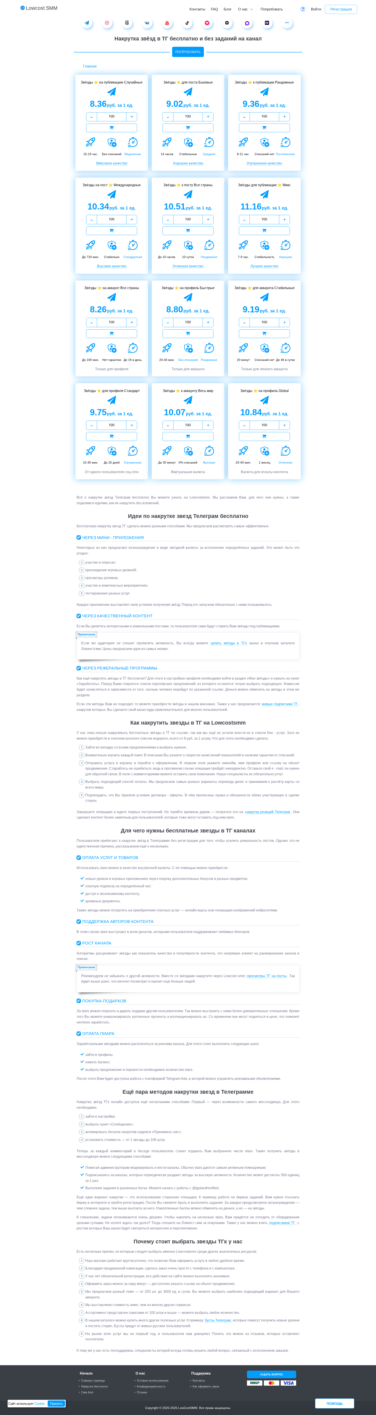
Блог (228, 9)
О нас (243, 9)
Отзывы (142, 1392)
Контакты (197, 9)
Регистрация (341, 9)
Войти (316, 9)
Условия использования (152, 1380)
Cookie (40, 1403)
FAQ (214, 9)
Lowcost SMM (41, 8)
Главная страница (93, 1380)
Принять (56, 1403)
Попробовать (272, 9)
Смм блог (87, 1392)
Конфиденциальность (151, 1386)
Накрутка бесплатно (94, 1386)
